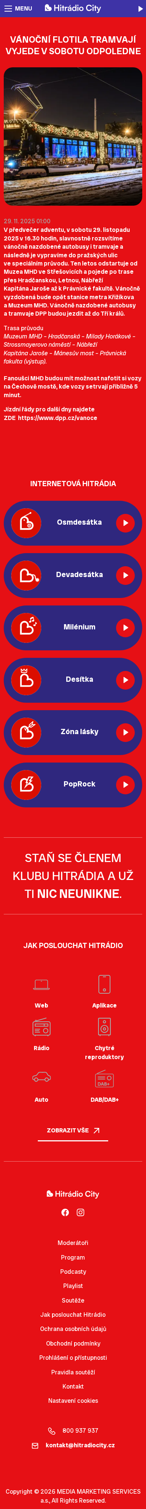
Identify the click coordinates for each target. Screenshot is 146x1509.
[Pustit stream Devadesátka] (125, 575)
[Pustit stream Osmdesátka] (125, 523)
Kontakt (73, 1386)
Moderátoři (73, 1243)
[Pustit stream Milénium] (125, 628)
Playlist (73, 1286)
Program (73, 1257)
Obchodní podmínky (73, 1343)
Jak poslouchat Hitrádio (73, 1315)
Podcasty (73, 1272)
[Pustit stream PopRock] (125, 785)
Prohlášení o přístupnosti (73, 1358)
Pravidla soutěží (73, 1372)
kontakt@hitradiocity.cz (80, 1445)
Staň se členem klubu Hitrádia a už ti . (73, 876)
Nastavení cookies (73, 1401)
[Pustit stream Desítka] (125, 680)
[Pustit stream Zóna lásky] (125, 732)
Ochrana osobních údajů (73, 1329)
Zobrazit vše (68, 1130)
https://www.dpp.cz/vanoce (57, 418)
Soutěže (73, 1300)
